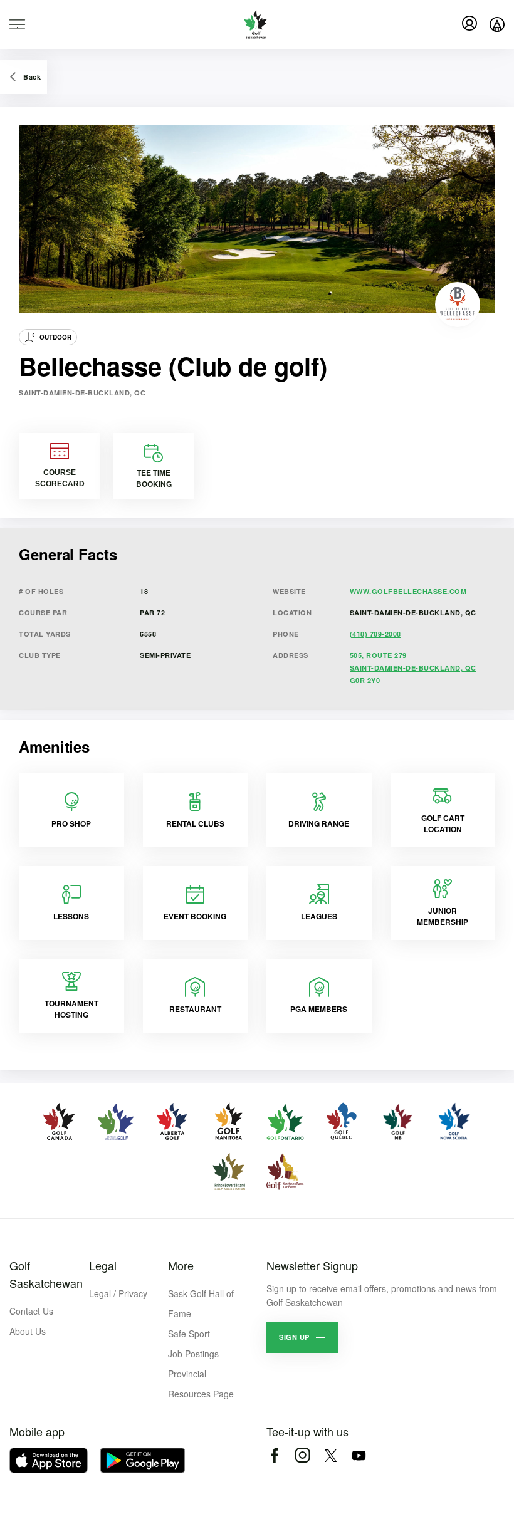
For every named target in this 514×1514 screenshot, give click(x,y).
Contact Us (31, 1311)
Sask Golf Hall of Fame (201, 1303)
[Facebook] (274, 1455)
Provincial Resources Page (201, 1383)
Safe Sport (189, 1333)
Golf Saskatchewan (46, 1274)
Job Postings (193, 1353)
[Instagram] (302, 1455)
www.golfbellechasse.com (408, 591)
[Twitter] (330, 1455)
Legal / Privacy (118, 1293)
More (181, 1265)
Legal (103, 1265)
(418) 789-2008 (375, 634)
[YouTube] (359, 1455)
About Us (27, 1331)
